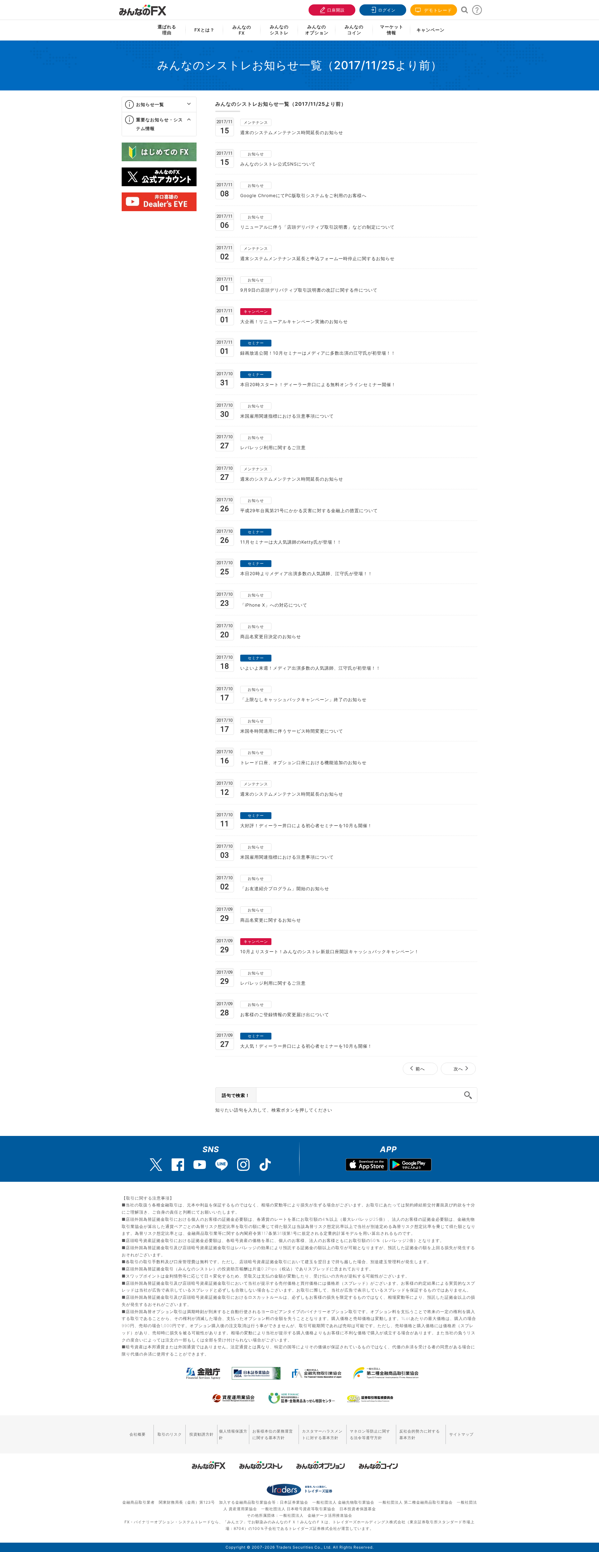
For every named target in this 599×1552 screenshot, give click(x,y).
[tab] (159, 104)
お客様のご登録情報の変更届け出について (284, 1014)
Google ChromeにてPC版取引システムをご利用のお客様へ (303, 195)
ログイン (387, 9)
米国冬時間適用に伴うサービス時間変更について (291, 731)
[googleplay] (410, 1165)
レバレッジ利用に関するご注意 (273, 447)
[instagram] (243, 1164)
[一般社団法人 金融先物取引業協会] (316, 1373)
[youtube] (199, 1164)
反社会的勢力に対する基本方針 (419, 1434)
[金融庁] (203, 1373)
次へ (458, 1068)
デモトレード (437, 10)
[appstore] (367, 1165)
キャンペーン (430, 29)
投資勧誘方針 (201, 1434)
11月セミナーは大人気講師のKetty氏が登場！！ (291, 542)
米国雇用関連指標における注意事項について (287, 416)
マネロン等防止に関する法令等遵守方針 (370, 1434)
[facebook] (178, 1164)
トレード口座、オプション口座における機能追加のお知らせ (303, 762)
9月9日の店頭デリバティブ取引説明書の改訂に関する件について (308, 290)
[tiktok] (265, 1164)
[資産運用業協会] (234, 1398)
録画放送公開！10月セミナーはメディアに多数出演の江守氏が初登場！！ (318, 353)
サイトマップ (461, 1434)
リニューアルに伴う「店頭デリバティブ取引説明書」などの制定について (317, 227)
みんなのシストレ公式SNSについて (278, 164)
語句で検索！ (236, 1095)
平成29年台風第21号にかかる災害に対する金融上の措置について (309, 510)
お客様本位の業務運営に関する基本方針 (272, 1434)
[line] (221, 1164)
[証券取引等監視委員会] (370, 1399)
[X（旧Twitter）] (156, 1164)
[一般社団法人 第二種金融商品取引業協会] (385, 1373)
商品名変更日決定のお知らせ (270, 636)
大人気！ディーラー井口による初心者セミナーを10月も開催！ (306, 1046)
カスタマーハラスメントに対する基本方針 (322, 1434)
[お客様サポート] (477, 11)
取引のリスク (170, 1434)
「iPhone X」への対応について (273, 605)
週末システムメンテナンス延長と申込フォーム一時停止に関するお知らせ (317, 258)
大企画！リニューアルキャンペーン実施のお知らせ (294, 321)
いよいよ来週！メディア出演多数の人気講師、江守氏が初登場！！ (310, 668)
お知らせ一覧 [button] (150, 104)
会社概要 (137, 1434)
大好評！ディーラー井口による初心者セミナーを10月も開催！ (306, 825)
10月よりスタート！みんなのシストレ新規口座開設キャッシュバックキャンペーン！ (329, 951)
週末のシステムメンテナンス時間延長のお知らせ (291, 132)
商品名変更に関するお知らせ (270, 920)
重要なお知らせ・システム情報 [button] (159, 124)
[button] (183, 104)
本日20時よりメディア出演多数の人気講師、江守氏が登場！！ (306, 573)
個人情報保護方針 (233, 1434)
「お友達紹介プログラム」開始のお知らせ (284, 888)
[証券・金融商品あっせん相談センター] (301, 1398)
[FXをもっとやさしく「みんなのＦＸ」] (142, 8)
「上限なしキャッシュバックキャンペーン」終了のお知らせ (303, 699)
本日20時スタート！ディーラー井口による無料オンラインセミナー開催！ (318, 384)
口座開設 (336, 9)
